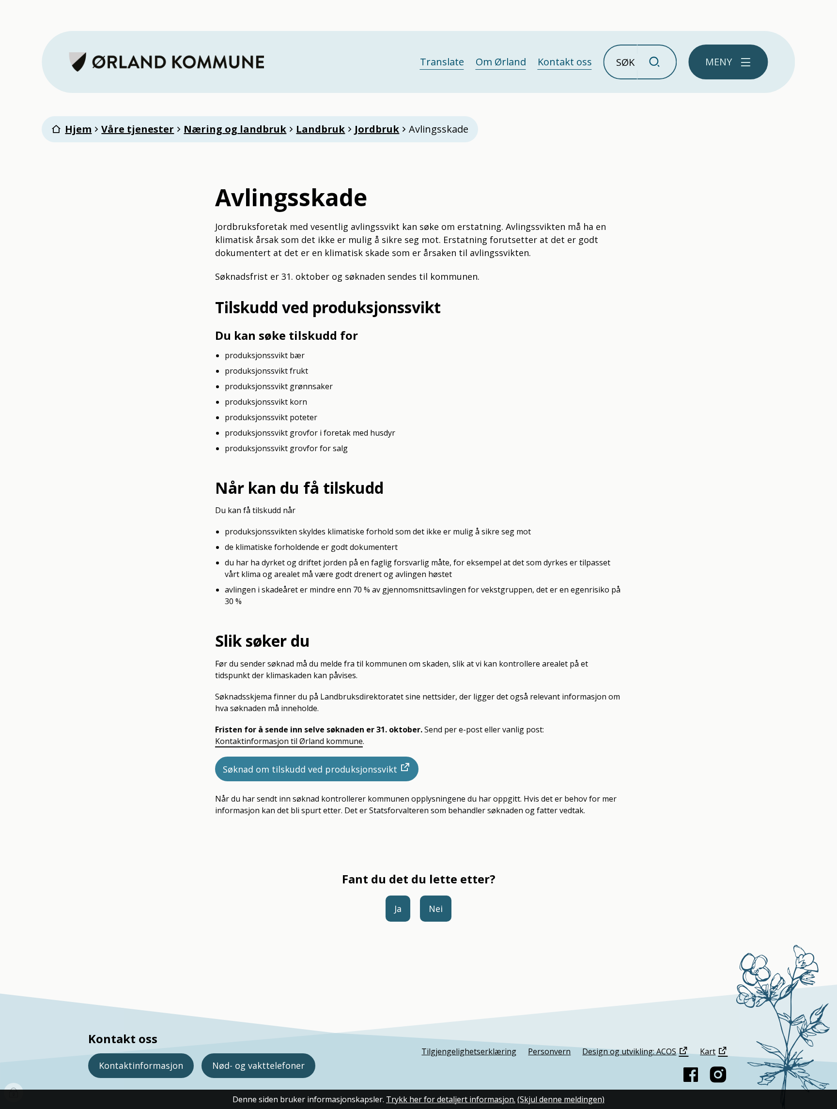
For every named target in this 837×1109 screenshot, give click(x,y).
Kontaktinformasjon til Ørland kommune (289, 741)
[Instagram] (718, 1074)
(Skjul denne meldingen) (560, 1099)
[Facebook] (690, 1074)
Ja (398, 908)
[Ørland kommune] (166, 62)
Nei (436, 908)
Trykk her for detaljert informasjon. (450, 1099)
